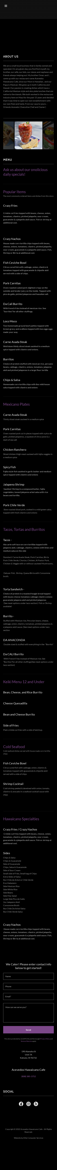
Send (28, 1030)
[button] (9, 5)
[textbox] (28, 976)
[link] (21, 1104)
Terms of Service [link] (26, 1041)
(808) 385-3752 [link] (28, 1076)
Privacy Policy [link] (45, 1039)
